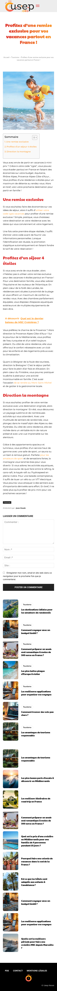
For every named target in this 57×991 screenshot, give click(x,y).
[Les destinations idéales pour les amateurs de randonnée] (10, 609)
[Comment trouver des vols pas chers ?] (10, 711)
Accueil (6, 57)
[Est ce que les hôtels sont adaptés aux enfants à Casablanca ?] (10, 881)
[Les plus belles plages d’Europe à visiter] (10, 670)
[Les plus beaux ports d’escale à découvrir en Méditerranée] (10, 779)
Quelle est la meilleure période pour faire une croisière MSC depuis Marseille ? (37, 943)
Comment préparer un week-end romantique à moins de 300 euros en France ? (36, 652)
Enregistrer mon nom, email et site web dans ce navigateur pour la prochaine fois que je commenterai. (27, 576)
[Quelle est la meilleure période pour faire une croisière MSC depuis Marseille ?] (10, 943)
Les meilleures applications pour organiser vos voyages (36, 693)
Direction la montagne (19, 151)
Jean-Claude (21, 508)
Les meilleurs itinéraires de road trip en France (35, 800)
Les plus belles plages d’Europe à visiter (33, 672)
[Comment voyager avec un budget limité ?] (10, 629)
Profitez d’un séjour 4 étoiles (22, 146)
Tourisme (15, 57)
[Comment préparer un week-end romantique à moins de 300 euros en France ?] (10, 649)
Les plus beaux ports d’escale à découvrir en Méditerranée (37, 779)
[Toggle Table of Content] (33, 137)
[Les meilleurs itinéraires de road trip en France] (10, 799)
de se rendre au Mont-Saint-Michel (33, 382)
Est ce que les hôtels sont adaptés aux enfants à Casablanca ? (34, 881)
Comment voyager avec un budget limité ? (35, 631)
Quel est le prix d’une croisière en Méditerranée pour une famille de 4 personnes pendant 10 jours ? (37, 841)
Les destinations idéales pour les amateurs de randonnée (36, 611)
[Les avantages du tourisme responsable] (10, 731)
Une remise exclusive (17, 141)
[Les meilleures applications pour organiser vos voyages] (10, 690)
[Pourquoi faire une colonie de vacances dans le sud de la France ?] (10, 861)
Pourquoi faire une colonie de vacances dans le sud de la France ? (37, 861)
